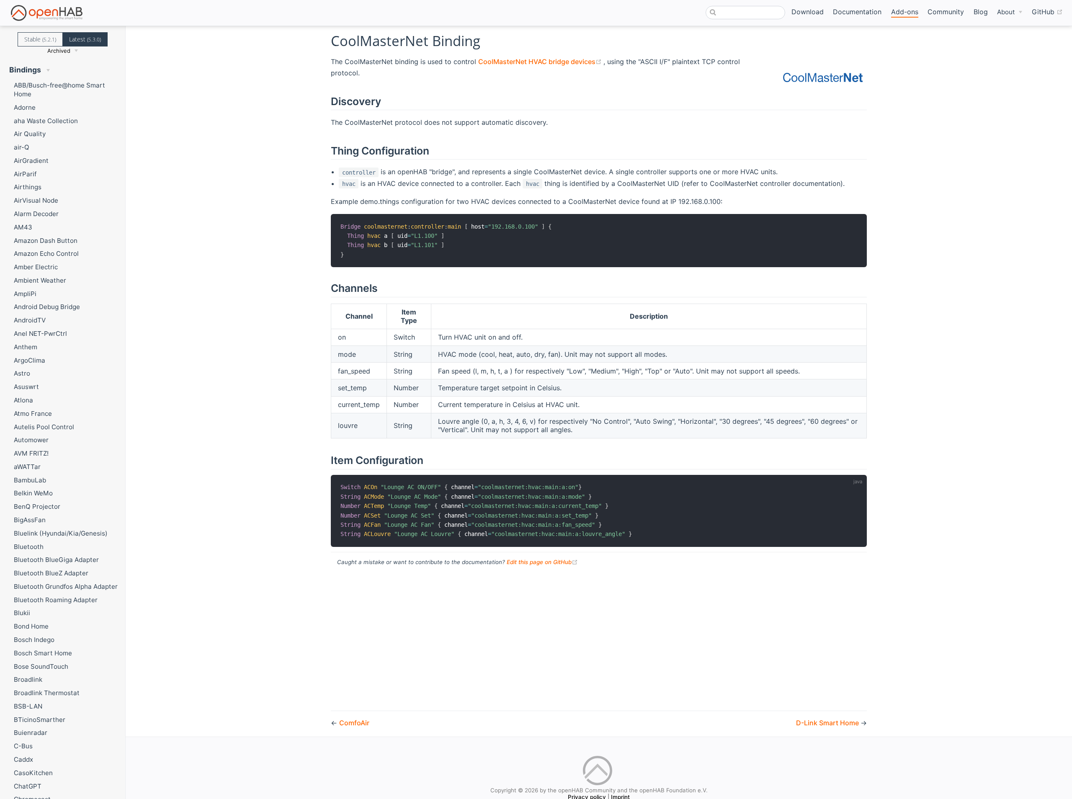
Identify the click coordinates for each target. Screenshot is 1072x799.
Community (946, 12)
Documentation (857, 12)
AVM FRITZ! (31, 453)
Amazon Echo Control (46, 254)
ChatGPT (27, 786)
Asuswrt (26, 387)
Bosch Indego (34, 640)
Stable (40, 39)
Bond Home (31, 626)
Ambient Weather (40, 280)
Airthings (27, 187)
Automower (31, 440)
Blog (981, 12)
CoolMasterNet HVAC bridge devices (540, 61)
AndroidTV (30, 320)
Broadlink (28, 679)
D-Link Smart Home (828, 723)
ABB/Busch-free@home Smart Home (59, 89)
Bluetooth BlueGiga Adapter (56, 560)
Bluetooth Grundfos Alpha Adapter (66, 586)
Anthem (25, 347)
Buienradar (30, 733)
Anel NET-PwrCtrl (40, 334)
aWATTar (27, 467)
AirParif (25, 174)
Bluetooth (29, 547)
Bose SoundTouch (41, 666)
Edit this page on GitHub (542, 562)
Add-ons (904, 12)
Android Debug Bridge (47, 307)
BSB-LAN (28, 706)
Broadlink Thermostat (47, 693)
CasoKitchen (33, 773)
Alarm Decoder (36, 214)
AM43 (23, 227)
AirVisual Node (36, 200)
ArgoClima (29, 360)
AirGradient (31, 161)
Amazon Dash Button (45, 241)
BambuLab (30, 480)
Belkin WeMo (33, 493)
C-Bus (23, 746)
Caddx (23, 759)
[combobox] (745, 12)
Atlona (23, 400)
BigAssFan (30, 520)
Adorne (25, 107)
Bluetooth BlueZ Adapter (51, 573)
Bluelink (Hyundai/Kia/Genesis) (61, 533)
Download (807, 12)
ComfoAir (354, 723)
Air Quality (30, 134)
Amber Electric (36, 267)
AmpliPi (25, 294)
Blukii (22, 613)
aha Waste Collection (46, 121)
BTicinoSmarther (39, 720)
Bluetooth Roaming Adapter (56, 600)
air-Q (21, 147)
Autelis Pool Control (44, 427)
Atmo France (33, 414)
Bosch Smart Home (43, 653)
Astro (22, 373)
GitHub (1047, 11)
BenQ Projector (37, 506)
